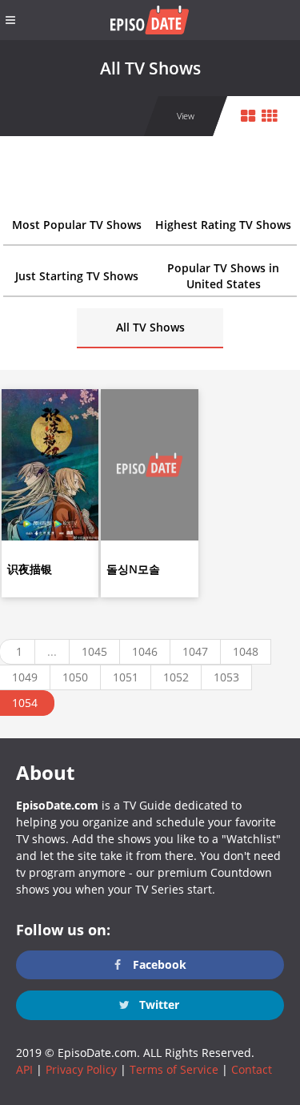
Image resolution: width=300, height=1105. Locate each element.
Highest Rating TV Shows (223, 224)
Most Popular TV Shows (77, 224)
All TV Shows (150, 327)
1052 (176, 677)
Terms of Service (174, 1069)
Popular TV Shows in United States (223, 275)
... (52, 651)
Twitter (157, 1004)
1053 (226, 677)
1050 (75, 677)
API (24, 1069)
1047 (195, 651)
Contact (251, 1069)
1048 (245, 651)
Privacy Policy (81, 1069)
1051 (125, 677)
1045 (94, 651)
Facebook (158, 964)
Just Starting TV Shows (76, 275)
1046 (145, 651)
